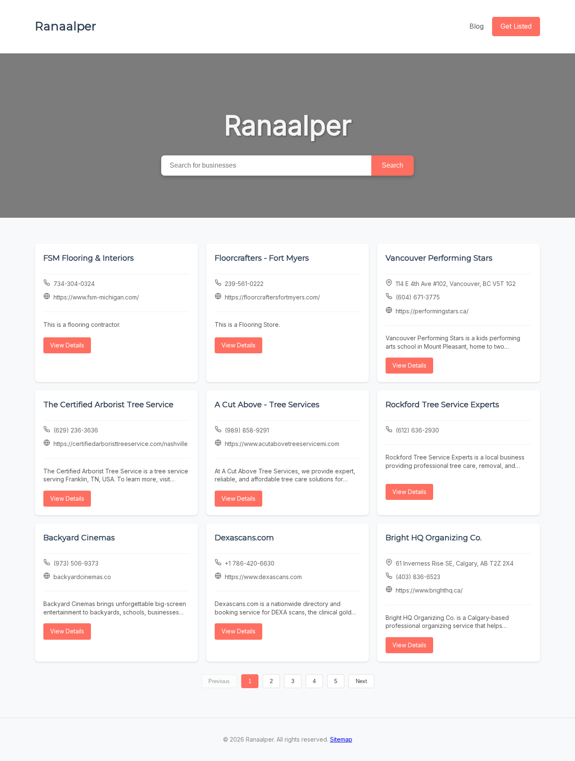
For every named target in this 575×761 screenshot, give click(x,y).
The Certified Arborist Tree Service (108, 404)
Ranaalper (65, 26)
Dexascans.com (244, 537)
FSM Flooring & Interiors (88, 258)
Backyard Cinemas (79, 537)
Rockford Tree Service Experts (442, 404)
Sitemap (341, 739)
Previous (219, 681)
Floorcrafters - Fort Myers (262, 258)
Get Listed (516, 26)
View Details (67, 345)
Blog (476, 26)
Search (392, 165)
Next (361, 681)
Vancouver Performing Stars (439, 258)
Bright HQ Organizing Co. (434, 537)
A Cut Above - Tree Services (267, 404)
